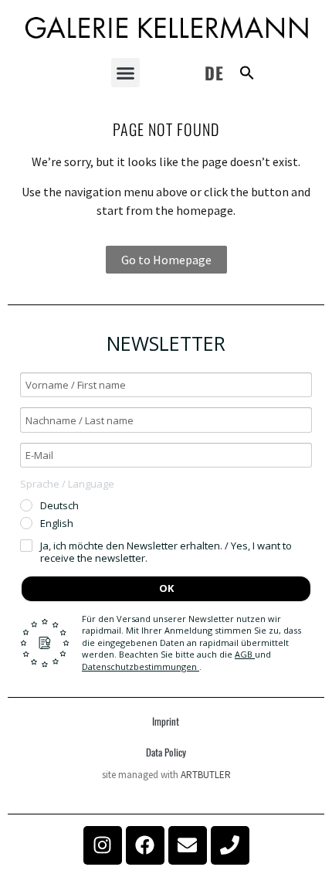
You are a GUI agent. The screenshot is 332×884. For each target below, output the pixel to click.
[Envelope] (187, 845)
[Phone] (230, 845)
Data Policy (166, 752)
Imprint (165, 721)
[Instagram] (102, 845)
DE (214, 72)
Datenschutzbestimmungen (140, 666)
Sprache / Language (67, 484)
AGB (245, 654)
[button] (126, 72)
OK (166, 588)
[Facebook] (145, 845)
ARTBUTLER (206, 774)
